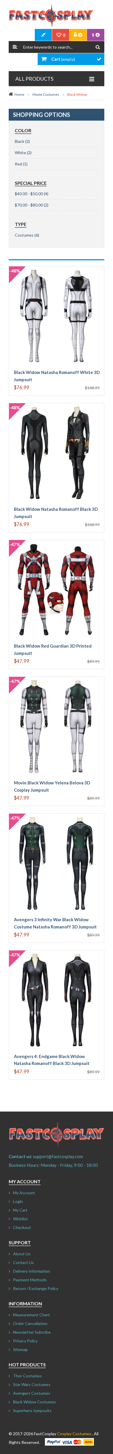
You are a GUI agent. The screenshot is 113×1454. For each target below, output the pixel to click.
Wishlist (20, 1218)
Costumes (24, 235)
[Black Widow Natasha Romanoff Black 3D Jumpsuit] (56, 405)
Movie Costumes (45, 94)
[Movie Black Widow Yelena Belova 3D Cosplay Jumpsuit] (56, 679)
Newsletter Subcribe (32, 1332)
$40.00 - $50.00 (29, 193)
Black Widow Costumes (34, 1401)
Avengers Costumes (31, 1393)
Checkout (22, 1227)
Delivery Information (31, 1271)
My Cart (20, 1210)
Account (78, 35)
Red (18, 163)
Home (19, 94)
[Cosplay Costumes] (51, 15)
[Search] (97, 47)
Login (18, 1201)
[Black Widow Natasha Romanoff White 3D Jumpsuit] (56, 269)
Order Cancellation (30, 1323)
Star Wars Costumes (31, 1384)
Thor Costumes (27, 1375)
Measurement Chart (31, 1314)
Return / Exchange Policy (35, 1288)
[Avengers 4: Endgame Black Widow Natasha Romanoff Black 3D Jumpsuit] (56, 953)
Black (19, 141)
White (20, 152)
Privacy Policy (25, 1340)
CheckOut (43, 35)
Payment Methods (30, 1279)
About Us (21, 1253)
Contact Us (23, 1262)
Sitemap (20, 1349)
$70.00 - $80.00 (29, 204)
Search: (15, 47)
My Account (24, 1192)
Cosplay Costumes (74, 1433)
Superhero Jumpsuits (32, 1410)
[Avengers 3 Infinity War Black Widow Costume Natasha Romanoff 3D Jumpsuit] (56, 816)
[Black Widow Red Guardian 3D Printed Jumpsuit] (56, 542)
